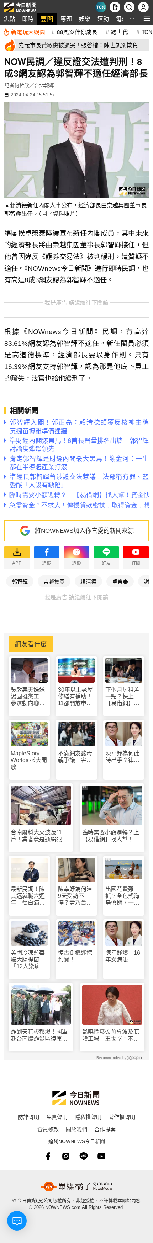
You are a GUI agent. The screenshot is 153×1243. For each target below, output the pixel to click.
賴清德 (88, 581)
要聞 (47, 18)
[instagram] (66, 1156)
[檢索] (129, 7)
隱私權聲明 (88, 1116)
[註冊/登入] (143, 7)
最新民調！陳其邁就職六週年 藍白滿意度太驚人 (28, 896)
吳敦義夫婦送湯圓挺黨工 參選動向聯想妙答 (28, 697)
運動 (103, 19)
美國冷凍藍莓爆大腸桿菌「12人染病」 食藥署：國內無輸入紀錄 (29, 960)
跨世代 (119, 32)
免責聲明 (57, 1116)
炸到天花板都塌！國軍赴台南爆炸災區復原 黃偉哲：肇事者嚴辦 (39, 1035)
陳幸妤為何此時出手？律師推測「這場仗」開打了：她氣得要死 (123, 757)
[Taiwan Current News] (100, 7)
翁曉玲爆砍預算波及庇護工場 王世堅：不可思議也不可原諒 (110, 1035)
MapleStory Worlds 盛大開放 (29, 760)
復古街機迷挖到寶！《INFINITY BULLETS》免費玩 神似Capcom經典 (75, 956)
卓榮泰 (120, 581)
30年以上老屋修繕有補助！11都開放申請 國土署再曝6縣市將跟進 (76, 697)
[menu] (147, 18)
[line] (83, 1156)
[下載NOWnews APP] (115, 7)
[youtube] (101, 1156)
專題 (66, 19)
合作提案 (105, 1129)
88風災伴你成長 (77, 32)
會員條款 (48, 1129)
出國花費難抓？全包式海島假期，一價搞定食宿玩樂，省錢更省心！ (122, 896)
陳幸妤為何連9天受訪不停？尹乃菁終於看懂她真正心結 (75, 896)
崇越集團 (54, 581)
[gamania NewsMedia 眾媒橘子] (76, 1186)
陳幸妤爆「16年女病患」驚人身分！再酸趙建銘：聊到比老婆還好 (122, 956)
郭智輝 (20, 581)
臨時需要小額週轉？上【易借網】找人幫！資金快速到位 (110, 835)
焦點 (9, 19)
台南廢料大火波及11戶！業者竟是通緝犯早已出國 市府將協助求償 (39, 835)
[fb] (48, 1156)
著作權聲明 (122, 1116)
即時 (27, 19)
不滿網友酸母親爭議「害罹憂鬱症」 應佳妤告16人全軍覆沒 (76, 757)
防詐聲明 (28, 1116)
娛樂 (84, 19)
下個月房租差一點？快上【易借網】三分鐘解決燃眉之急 (122, 697)
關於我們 (76, 1129)
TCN (147, 32)
